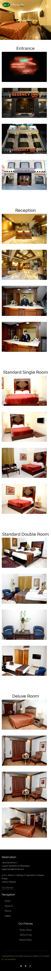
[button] (46, 5)
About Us (9, 906)
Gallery (8, 916)
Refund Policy (25, 940)
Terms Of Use (26, 935)
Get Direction (7, 888)
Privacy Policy (25, 930)
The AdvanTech (10, 959)
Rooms (8, 911)
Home (7, 901)
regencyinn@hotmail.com (13, 869)
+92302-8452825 (9, 866)
